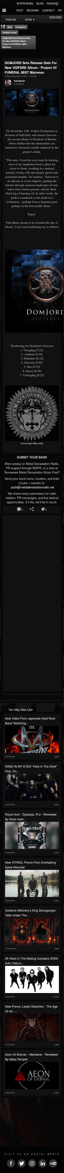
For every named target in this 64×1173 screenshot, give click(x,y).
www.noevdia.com (32, 443)
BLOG (39, 3)
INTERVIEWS (25, 3)
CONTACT (48, 10)
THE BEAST (19, 80)
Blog (10, 27)
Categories (21, 27)
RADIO (51, 3)
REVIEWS (33, 10)
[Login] (56, 3)
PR (60, 10)
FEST (19, 10)
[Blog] (4, 53)
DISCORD (55, 17)
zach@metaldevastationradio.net (32, 487)
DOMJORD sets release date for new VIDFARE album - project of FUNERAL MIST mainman (16, 43)
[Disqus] (32, 560)
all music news (9, 32)
